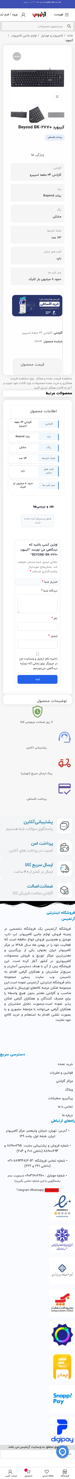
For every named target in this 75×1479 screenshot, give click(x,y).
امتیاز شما (49, 582)
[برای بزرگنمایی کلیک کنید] (57, 97)
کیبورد (69, 40)
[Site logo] (39, 14)
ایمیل (53, 636)
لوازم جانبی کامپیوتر (23, 36)
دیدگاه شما (49, 591)
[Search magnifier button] (69, 26)
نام (54, 618)
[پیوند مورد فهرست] (37, 1064)
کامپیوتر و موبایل (51, 36)
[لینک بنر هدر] (37, 4)
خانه (69, 36)
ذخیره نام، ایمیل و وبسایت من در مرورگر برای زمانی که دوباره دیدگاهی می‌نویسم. (38, 663)
